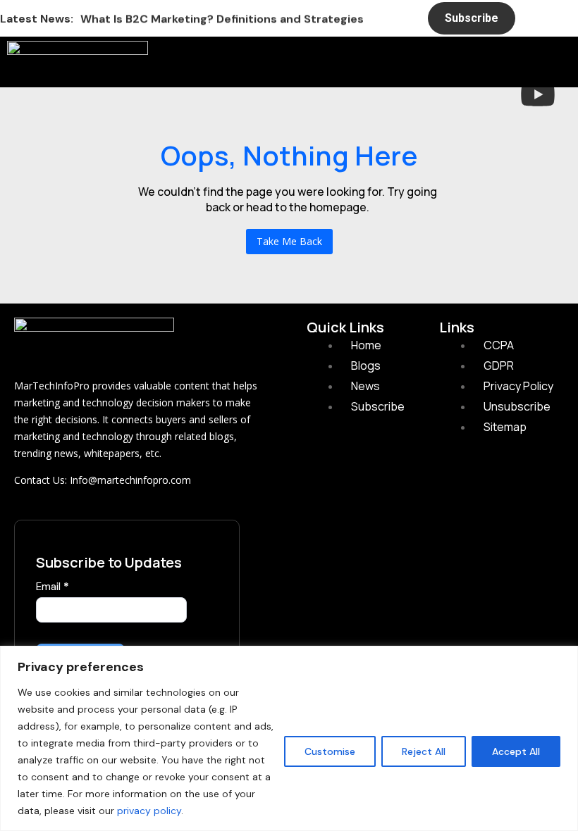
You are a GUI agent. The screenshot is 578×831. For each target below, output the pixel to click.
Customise (330, 751)
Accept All (516, 751)
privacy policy (149, 810)
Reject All (423, 751)
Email (52, 587)
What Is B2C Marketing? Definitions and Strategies (222, 18)
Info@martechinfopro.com (130, 480)
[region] (289, 738)
